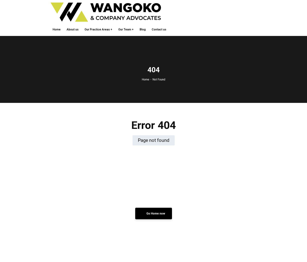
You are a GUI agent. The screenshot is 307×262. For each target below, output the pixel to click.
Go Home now (155, 213)
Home (145, 79)
